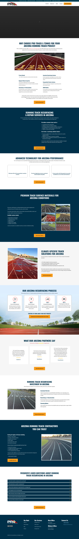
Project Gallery (26, 524)
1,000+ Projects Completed (56, 0)
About (57, 3)
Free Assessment (67, 3)
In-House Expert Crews (39, 0)
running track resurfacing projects (34, 48)
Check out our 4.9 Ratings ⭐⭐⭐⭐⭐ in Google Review (39, 343)
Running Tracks (37, 528)
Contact (61, 3)
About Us (25, 522)
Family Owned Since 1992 (47, 0)
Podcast (25, 528)
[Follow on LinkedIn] (8, 526)
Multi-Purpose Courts (38, 526)
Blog (24, 526)
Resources (52, 3)
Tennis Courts (37, 524)
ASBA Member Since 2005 (31, 0)
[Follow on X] (12, 526)
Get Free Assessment (39, 102)
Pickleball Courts (37, 522)
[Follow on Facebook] (10, 526)
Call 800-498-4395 (12, 460)
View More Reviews (39, 368)
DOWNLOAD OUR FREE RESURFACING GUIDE (39, 316)
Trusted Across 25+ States (22, 0)
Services (47, 3)
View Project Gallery (39, 235)
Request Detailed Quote (39, 414)
